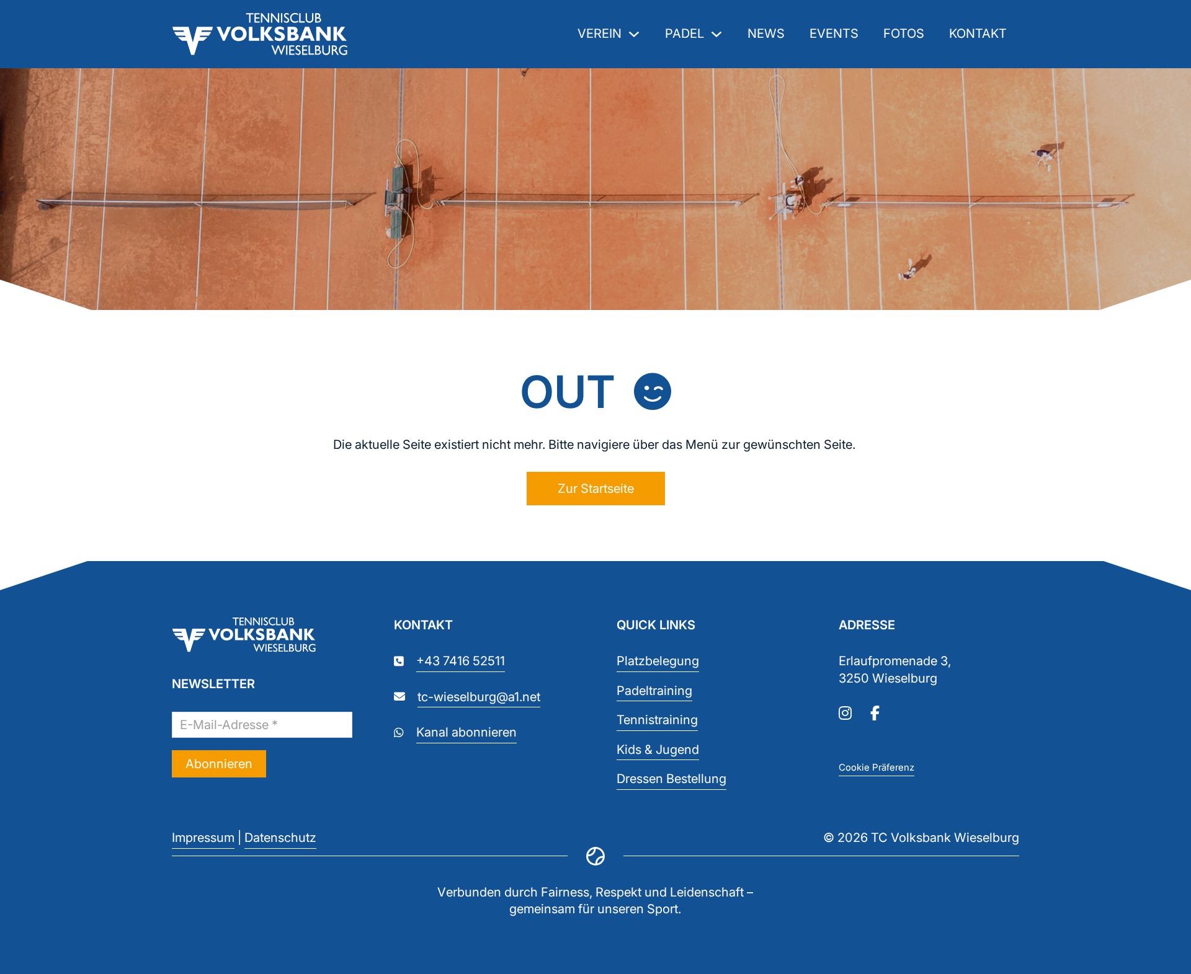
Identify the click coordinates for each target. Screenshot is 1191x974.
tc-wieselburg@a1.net (478, 696)
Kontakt (978, 33)
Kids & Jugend (658, 749)
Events (834, 33)
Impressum (203, 837)
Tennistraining (657, 719)
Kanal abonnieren (466, 732)
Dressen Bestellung (671, 778)
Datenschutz (280, 837)
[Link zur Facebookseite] (875, 715)
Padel (684, 33)
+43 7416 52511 (460, 660)
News (766, 33)
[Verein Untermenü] (634, 34)
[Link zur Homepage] (262, 637)
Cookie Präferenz (876, 767)
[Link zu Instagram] (845, 715)
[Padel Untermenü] (716, 34)
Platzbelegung (658, 660)
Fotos (903, 33)
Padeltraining (654, 690)
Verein (600, 33)
